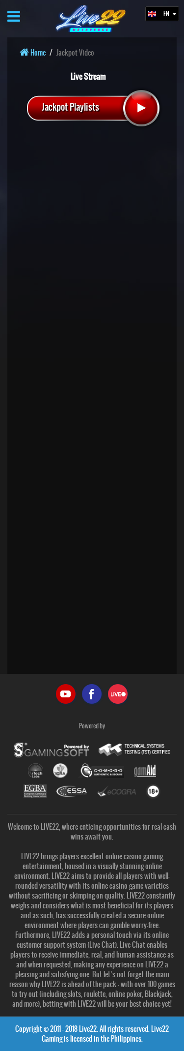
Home (37, 52)
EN (166, 13)
